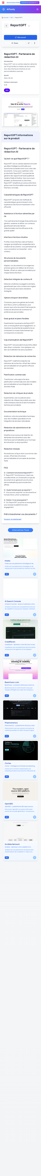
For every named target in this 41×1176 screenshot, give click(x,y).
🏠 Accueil (5, 17)
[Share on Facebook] (34, 43)
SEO (11, 17)
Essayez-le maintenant (12, 519)
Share (16, 43)
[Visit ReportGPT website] (20, 112)
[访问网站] (34, 574)
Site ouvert (21, 37)
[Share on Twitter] (28, 43)
